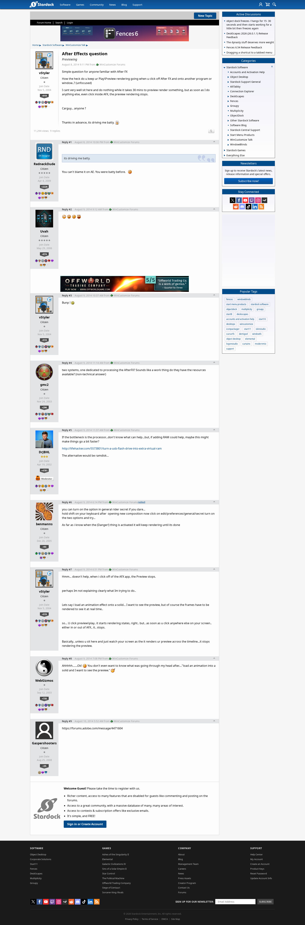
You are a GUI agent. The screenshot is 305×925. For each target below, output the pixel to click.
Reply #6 (67, 502)
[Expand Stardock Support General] (228, 82)
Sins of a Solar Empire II (114, 868)
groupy (260, 309)
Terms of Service (150, 919)
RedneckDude (44, 164)
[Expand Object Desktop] (228, 77)
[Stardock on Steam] (264, 200)
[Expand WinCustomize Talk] (228, 140)
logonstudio (232, 343)
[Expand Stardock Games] (224, 150)
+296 (44, 407)
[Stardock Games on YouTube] (245, 200)
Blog (124, 4)
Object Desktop (38, 854)
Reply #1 (67, 142)
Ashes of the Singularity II (115, 854)
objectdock (231, 309)
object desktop (233, 338)
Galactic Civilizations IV (114, 864)
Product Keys (257, 868)
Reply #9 (67, 721)
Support (137, 4)
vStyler (44, 73)
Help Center (256, 854)
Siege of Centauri (111, 887)
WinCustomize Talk (75, 45)
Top (214, 142)
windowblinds (244, 299)
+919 (44, 95)
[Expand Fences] (228, 101)
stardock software (259, 304)
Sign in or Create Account (85, 824)
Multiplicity (36, 878)
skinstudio (261, 328)
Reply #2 (67, 209)
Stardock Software (52, 45)
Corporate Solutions (40, 859)
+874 (44, 254)
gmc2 (44, 384)
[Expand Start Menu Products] (228, 135)
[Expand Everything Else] (224, 155)
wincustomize (246, 324)
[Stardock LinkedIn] (255, 206)
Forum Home (44, 22)
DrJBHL (44, 452)
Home (35, 45)
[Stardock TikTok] (248, 206)
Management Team (188, 864)
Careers (182, 868)
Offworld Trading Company (116, 883)
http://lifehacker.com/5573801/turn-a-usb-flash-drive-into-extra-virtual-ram (112, 448)
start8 (229, 314)
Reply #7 (67, 569)
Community (97, 4)
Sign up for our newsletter (194, 901)
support (230, 348)
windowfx (256, 333)
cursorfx (230, 333)
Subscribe (265, 901)
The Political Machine (113, 878)
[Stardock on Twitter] (232, 200)
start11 (247, 328)
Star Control (108, 873)
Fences (33, 868)
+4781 (44, 470)
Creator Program (187, 883)
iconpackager (233, 328)
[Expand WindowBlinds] (228, 145)
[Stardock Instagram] (258, 200)
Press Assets (184, 878)
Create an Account (260, 864)
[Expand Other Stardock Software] (228, 121)
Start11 (34, 864)
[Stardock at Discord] (242, 206)
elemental (250, 338)
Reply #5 (67, 430)
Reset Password (258, 873)
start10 (262, 319)
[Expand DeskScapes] (228, 96)
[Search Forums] (274, 4)
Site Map (175, 919)
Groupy (34, 883)
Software (65, 4)
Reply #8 (67, 658)
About (181, 854)
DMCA (165, 919)
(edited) (141, 502)
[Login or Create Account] (260, 4)
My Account (256, 859)
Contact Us (184, 887)
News (112, 4)
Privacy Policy (131, 919)
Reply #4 (67, 362)
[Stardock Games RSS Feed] (261, 206)
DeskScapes (36, 873)
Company (184, 848)
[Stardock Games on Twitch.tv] (252, 200)
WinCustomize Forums (112, 64)
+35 (44, 765)
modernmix (260, 343)
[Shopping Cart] (267, 4)
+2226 (44, 186)
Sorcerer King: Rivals (112, 892)
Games (80, 4)
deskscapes (242, 314)
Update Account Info (261, 878)
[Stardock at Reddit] (236, 206)
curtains (246, 343)
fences (229, 299)
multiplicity (246, 309)
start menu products (236, 304)
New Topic (205, 16)
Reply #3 (67, 295)
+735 (44, 698)
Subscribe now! (248, 181)
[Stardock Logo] (41, 4)
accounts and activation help (240, 319)
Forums (182, 892)
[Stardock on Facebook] (239, 200)
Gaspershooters (44, 743)
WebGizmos (44, 680)
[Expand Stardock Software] (224, 67)
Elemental (107, 859)
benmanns (44, 524)
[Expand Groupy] (228, 106)
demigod (243, 333)
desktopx (230, 324)
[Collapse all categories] (272, 66)
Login (70, 22)
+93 (44, 546)
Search (58, 22)
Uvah (44, 231)
